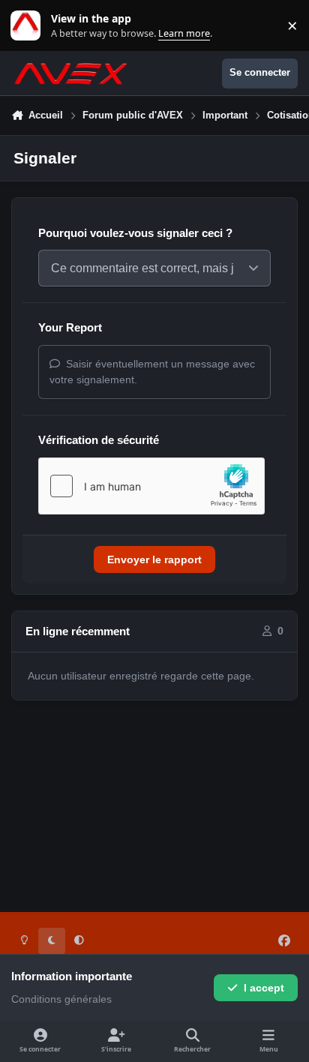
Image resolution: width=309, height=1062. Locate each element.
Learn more (29, 26)
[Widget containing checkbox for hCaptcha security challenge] (151, 486)
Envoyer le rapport (154, 560)
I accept (264, 988)
